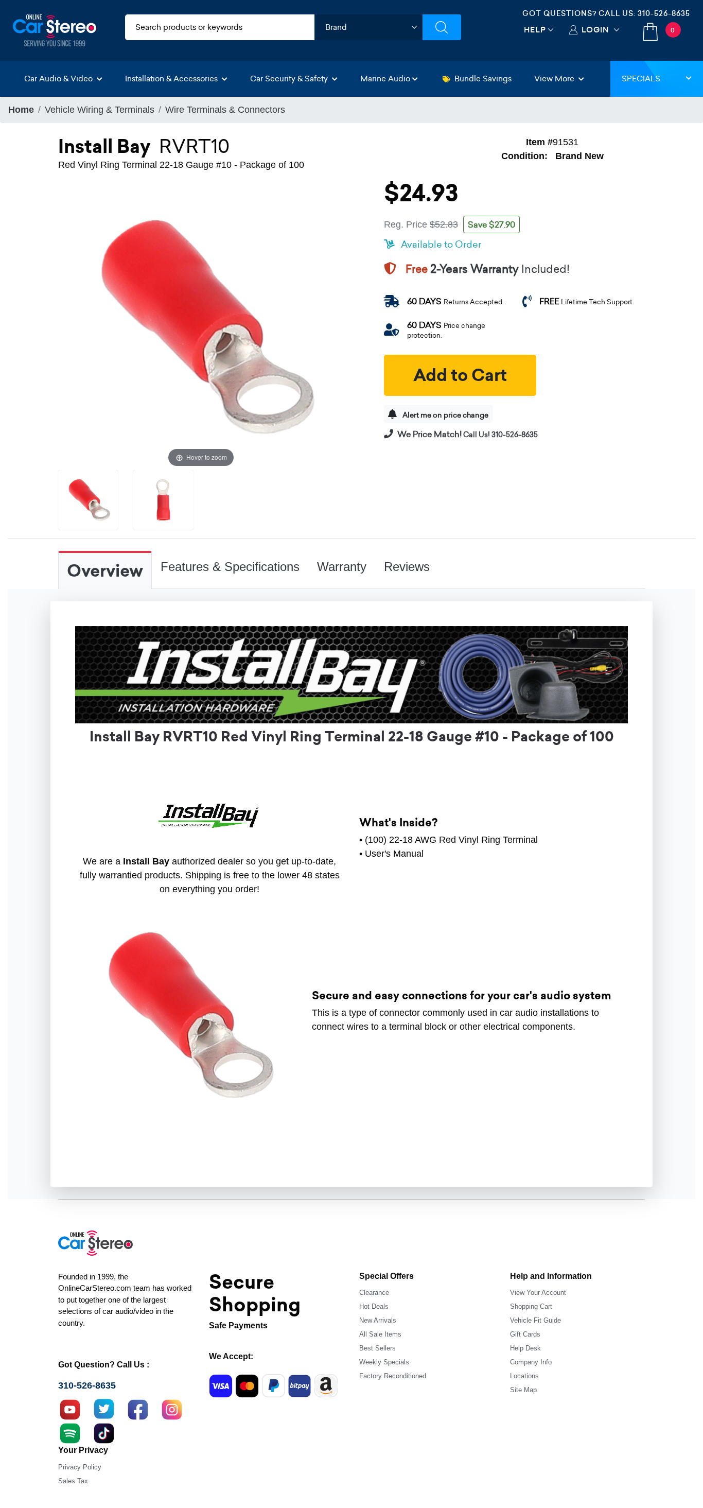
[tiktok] (104, 1432)
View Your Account (538, 1292)
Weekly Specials (384, 1362)
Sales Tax (73, 1481)
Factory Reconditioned (392, 1376)
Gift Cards (525, 1334)
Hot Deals (374, 1306)
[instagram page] (172, 1408)
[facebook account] (138, 1408)
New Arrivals (377, 1320)
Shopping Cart (531, 1306)
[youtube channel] (70, 1408)
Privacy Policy (79, 1467)
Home (21, 110)
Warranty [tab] (341, 567)
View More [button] (555, 78)
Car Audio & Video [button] (59, 78)
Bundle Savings (483, 78)
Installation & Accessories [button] (172, 78)
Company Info (531, 1362)
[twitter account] (104, 1408)
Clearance (374, 1292)
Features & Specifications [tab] (230, 567)
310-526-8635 (664, 13)
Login (595, 29)
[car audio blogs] (70, 1432)
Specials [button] (641, 78)
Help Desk (525, 1348)
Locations (524, 1376)
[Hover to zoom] (201, 326)
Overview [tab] (105, 571)
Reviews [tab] (407, 567)
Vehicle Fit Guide (535, 1320)
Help (535, 29)
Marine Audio (385, 78)
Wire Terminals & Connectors (225, 110)
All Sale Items (380, 1334)
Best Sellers (377, 1348)
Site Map (523, 1390)
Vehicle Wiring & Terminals (99, 110)
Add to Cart (460, 375)
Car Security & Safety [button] (290, 78)
